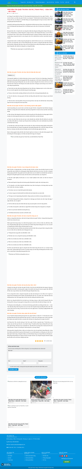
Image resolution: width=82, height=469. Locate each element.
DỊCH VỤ (10, 13)
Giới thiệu (10, 455)
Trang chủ (23, 2)
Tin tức (62, 2)
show (13, 75)
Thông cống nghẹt (47, 457)
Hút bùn (57, 2)
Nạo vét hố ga (50, 2)
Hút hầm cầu (45, 455)
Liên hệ (67, 2)
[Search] (74, 2)
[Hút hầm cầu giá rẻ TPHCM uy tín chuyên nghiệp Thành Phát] (13, 2)
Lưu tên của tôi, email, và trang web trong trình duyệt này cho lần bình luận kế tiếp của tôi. (29, 366)
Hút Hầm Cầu (30, 2)
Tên (9, 360)
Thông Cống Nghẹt (40, 2)
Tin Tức (44, 460)
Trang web (40, 360)
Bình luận (10, 350)
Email (24, 360)
